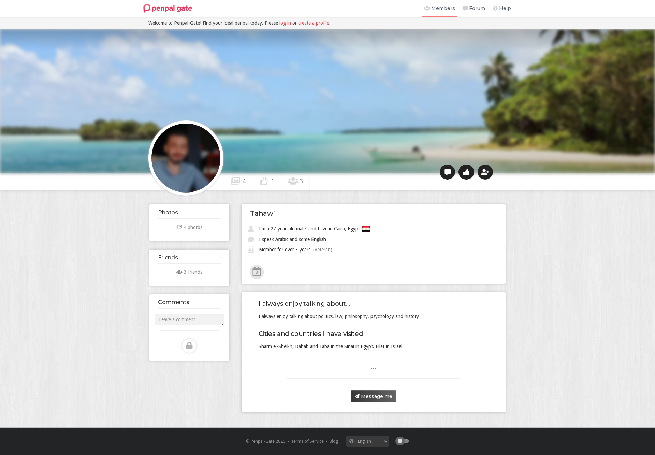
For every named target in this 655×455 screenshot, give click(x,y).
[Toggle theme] (404, 441)
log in (285, 23)
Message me (376, 396)
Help (504, 8)
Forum (476, 8)
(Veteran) (322, 249)
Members (442, 8)
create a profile (313, 23)
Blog (334, 441)
